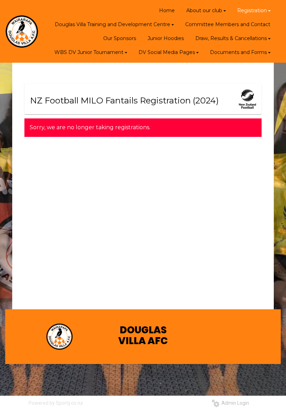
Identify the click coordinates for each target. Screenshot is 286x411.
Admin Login (234, 403)
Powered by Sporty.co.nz (56, 403)
